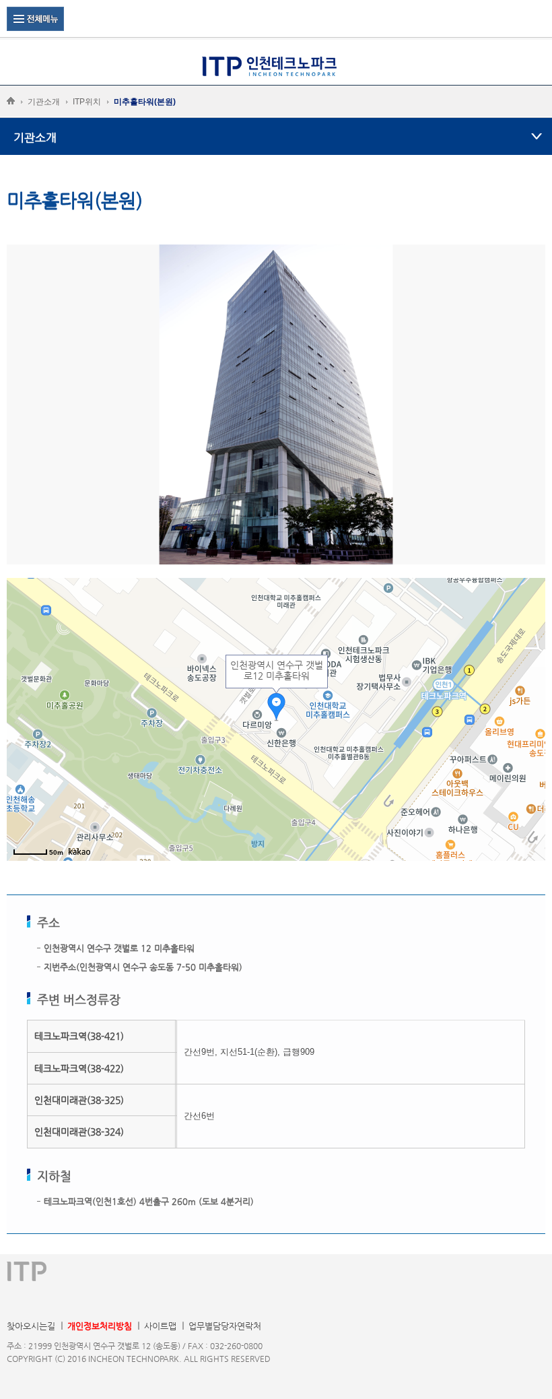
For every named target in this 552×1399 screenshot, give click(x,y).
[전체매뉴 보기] (35, 18)
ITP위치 (87, 101)
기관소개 (44, 101)
